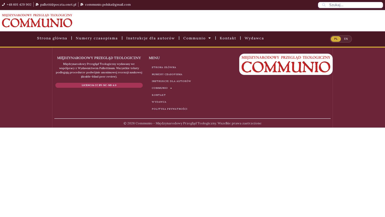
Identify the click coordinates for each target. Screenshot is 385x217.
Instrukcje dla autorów (150, 38)
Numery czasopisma (97, 38)
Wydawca (254, 38)
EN (346, 39)
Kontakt (228, 38)
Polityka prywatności (169, 108)
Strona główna (52, 38)
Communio (194, 38)
